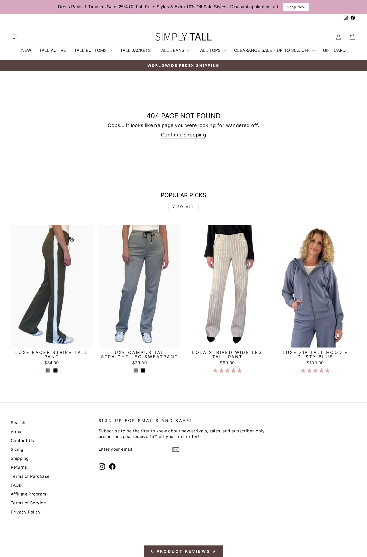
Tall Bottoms (91, 50)
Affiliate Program (28, 494)
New (26, 50)
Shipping (20, 458)
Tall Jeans (172, 50)
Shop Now (296, 7)
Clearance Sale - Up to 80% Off (272, 50)
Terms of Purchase (30, 476)
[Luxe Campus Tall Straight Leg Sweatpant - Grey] (136, 370)
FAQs (16, 485)
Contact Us (22, 440)
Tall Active (52, 50)
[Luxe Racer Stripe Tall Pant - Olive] (48, 370)
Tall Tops (210, 50)
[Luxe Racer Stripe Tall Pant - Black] (55, 370)
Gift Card (334, 50)
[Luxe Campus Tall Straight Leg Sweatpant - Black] (143, 370)
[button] (227, 370)
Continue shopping (183, 135)
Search (18, 422)
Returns (19, 467)
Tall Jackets (135, 50)
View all (183, 207)
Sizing (17, 449)
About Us (20, 431)
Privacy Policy (26, 512)
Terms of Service (28, 502)
